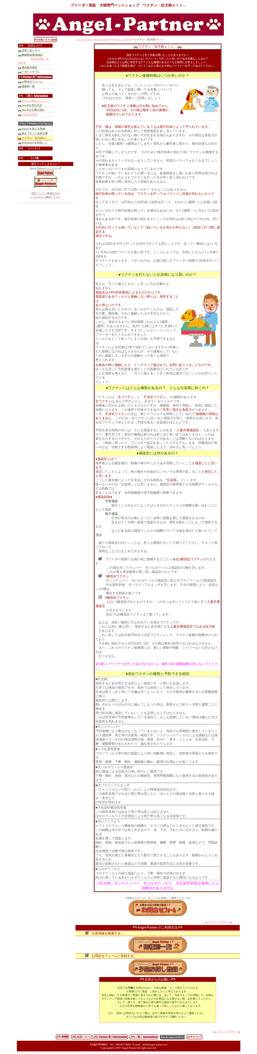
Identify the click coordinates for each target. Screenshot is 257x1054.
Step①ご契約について (34, 100)
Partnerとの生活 (122, 39)
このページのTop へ (218, 921)
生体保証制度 (29, 114)
